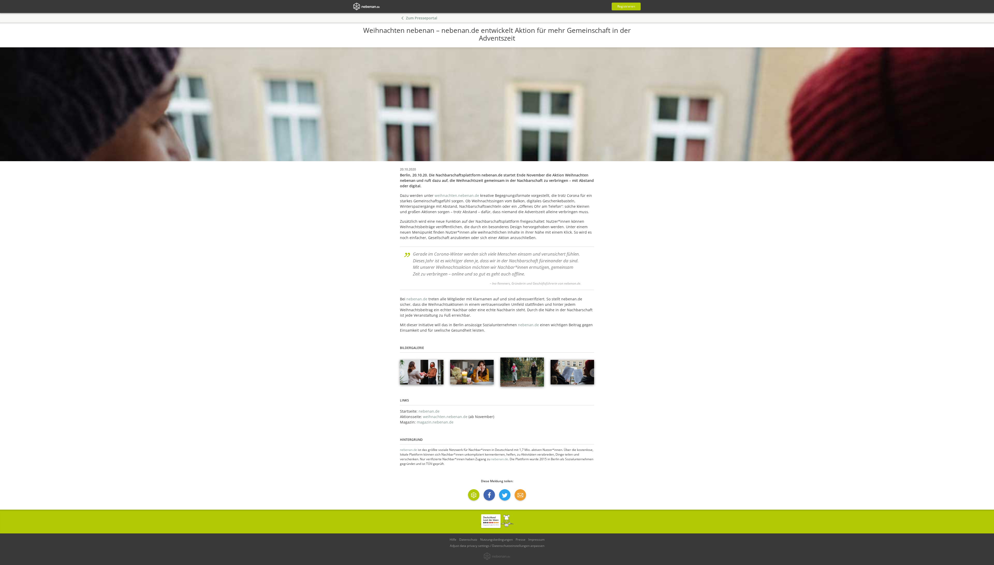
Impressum (536, 539)
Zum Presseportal (421, 18)
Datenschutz (468, 539)
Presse (520, 539)
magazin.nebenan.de (435, 422)
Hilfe (453, 539)
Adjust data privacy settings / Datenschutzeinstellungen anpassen (497, 546)
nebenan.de (416, 298)
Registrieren (626, 6)
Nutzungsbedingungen (496, 539)
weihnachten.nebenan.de (457, 195)
